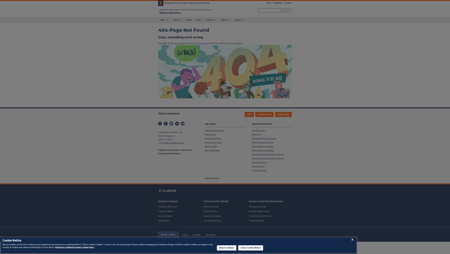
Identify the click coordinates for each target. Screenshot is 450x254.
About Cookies (226, 247)
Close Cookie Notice (251, 247)
